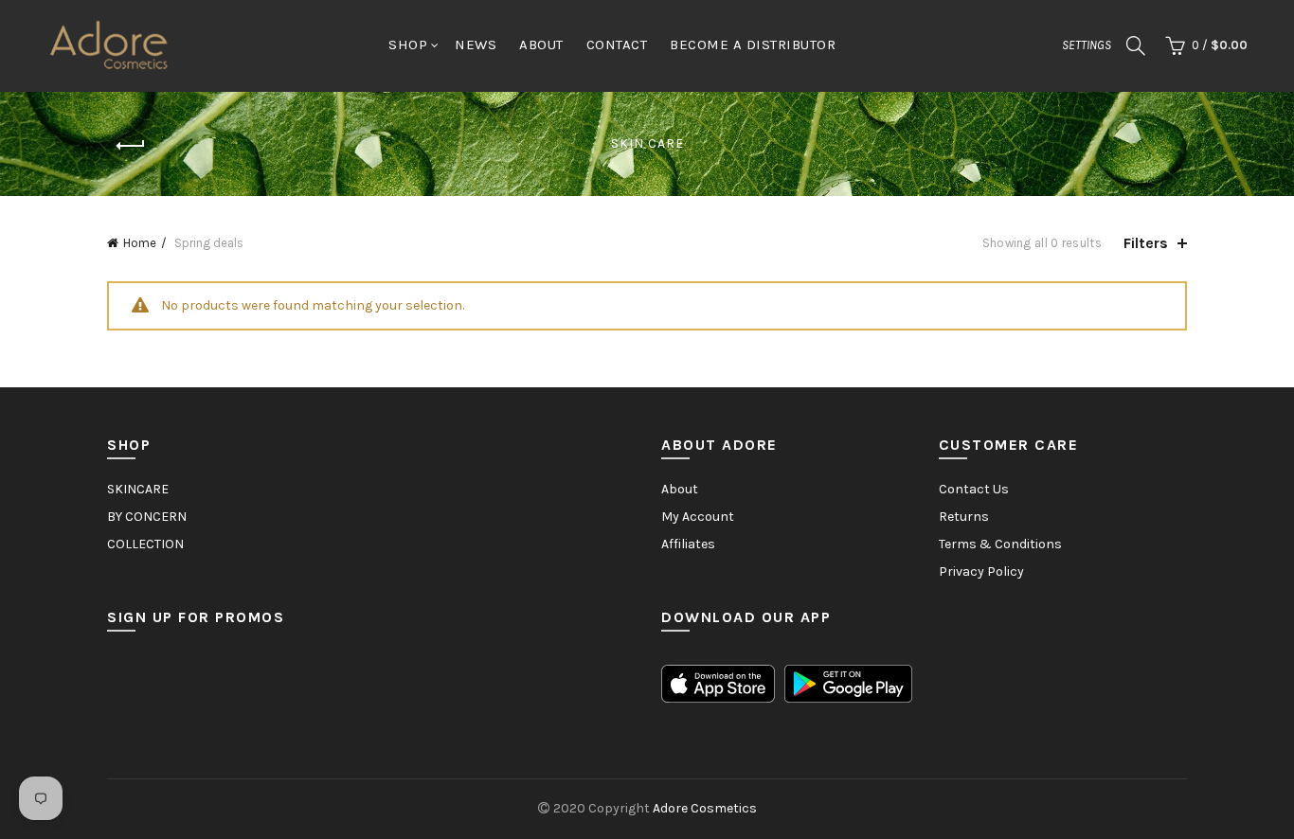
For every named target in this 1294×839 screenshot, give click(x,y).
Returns (964, 517)
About (679, 489)
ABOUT (541, 44)
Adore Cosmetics (705, 808)
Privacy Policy (981, 571)
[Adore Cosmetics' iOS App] (718, 683)
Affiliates (688, 544)
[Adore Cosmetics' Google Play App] (848, 683)
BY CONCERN (147, 517)
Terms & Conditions (1000, 544)
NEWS (475, 44)
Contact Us (974, 489)
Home (139, 243)
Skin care (647, 143)
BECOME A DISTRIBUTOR (753, 44)
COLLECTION (145, 544)
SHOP (407, 44)
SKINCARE (138, 489)
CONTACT (617, 44)
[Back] (130, 146)
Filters (1145, 243)
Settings (1086, 45)
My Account (697, 517)
